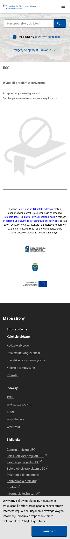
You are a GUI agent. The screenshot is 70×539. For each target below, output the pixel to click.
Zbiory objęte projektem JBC (26, 468)
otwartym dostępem (47, 36)
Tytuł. (10, 397)
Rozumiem (49, 531)
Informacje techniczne (22, 493)
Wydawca (13, 427)
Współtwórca (15, 419)
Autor (10, 412)
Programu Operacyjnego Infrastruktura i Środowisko (31, 221)
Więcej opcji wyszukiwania (32, 50)
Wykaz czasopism (19, 404)
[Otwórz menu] (63, 6)
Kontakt (12, 487)
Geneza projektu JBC (21, 450)
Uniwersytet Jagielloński (23, 353)
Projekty (12, 375)
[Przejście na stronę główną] (29, 6)
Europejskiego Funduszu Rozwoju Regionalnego (29, 217)
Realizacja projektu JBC (23, 462)
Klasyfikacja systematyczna (26, 360)
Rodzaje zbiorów (18, 345)
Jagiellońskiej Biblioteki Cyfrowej (35, 209)
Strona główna (17, 329)
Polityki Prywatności (34, 521)
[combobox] (29, 23)
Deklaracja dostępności (23, 475)
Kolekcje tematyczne (21, 368)
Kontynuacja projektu (21, 481)
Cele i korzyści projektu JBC (25, 456)
